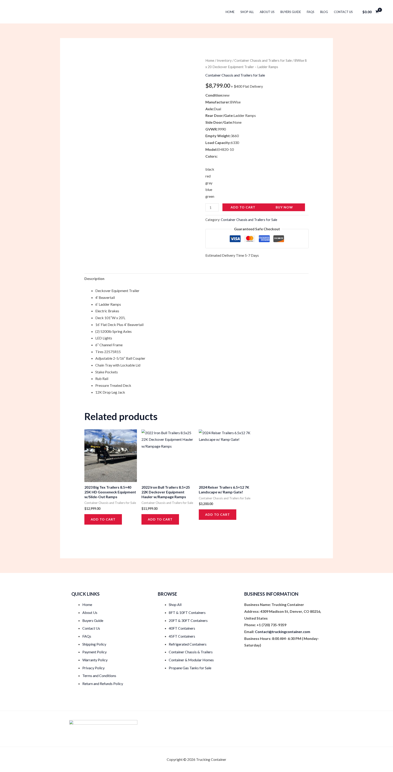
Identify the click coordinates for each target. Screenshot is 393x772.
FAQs (310, 12)
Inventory (224, 60)
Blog (324, 12)
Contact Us (343, 12)
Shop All (247, 12)
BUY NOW (284, 207)
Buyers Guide (290, 12)
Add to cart (243, 207)
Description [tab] (94, 278)
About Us (267, 12)
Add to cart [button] (103, 519)
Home (230, 12)
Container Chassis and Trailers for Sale (263, 60)
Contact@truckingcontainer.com (282, 631)
